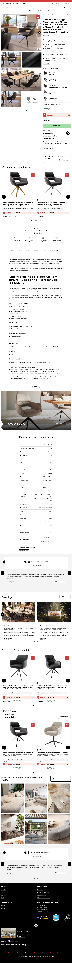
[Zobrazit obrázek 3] (31, 60)
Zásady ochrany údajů (43, 897)
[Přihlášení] (64, 7)
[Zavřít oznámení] (71, 1)
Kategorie (48, 14)
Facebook (4, 905)
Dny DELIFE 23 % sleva (23, 1)
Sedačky (3, 889)
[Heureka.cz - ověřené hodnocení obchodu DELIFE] (56, 917)
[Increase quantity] (69, 120)
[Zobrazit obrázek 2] (11, 60)
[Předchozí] (3, 32)
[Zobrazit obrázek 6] (31, 99)
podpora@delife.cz (62, 159)
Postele (3, 895)
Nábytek (54, 14)
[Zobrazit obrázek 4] (21, 79)
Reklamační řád (41, 895)
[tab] (31, 220)
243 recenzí (38, 565)
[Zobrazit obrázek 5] (11, 99)
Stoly (2, 897)
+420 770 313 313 (55, 3)
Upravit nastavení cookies (48, 956)
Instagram (4, 908)
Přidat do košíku (57, 125)
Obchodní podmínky (43, 892)
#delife (4, 780)
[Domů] (36, 7)
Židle (59, 14)
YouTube (3, 911)
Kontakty (40, 889)
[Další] (39, 32)
